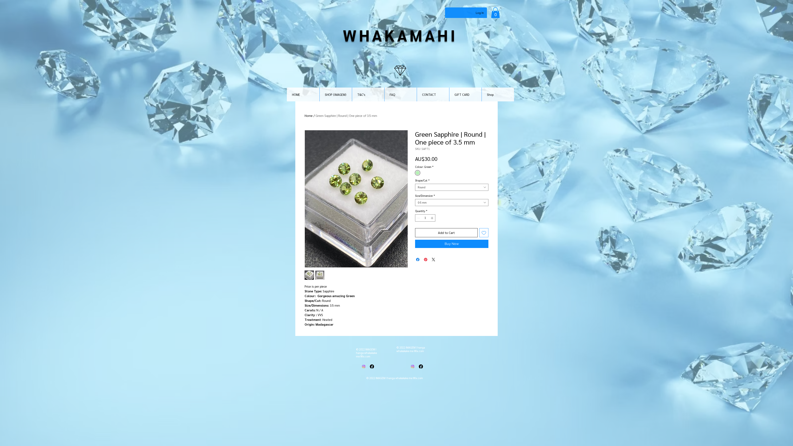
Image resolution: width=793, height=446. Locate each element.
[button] (495, 12)
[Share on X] (433, 259)
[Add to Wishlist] (483, 232)
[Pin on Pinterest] (425, 259)
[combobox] (451, 187)
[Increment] (432, 218)
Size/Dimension (425, 195)
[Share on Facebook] (417, 259)
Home (309, 115)
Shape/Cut (422, 180)
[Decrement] (418, 218)
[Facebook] (372, 366)
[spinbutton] (425, 218)
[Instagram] (364, 366)
